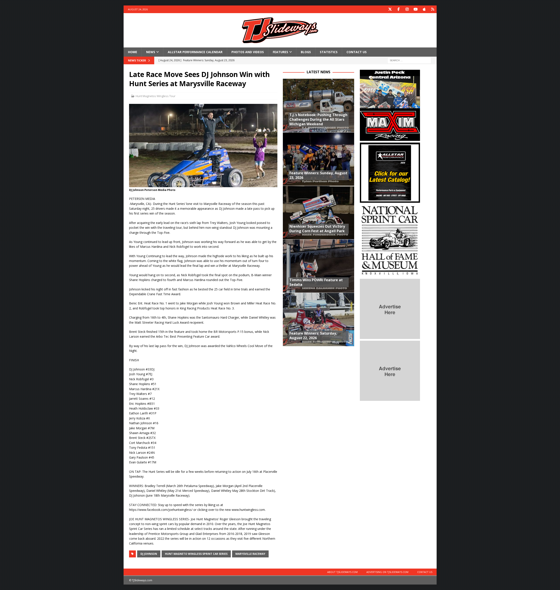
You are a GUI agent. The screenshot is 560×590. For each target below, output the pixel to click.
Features (280, 52)
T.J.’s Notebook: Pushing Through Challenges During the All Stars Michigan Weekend (318, 119)
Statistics (329, 52)
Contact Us (356, 52)
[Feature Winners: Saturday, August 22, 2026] (318, 319)
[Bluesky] (433, 9)
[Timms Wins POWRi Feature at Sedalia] (318, 266)
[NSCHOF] (390, 274)
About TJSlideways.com (342, 572)
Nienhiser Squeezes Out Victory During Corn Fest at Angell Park (317, 228)
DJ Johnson (148, 554)
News (150, 52)
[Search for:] (409, 60)
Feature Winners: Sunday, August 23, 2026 (318, 175)
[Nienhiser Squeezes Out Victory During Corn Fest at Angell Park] (318, 212)
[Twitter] (390, 9)
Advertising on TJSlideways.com (387, 572)
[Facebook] (398, 9)
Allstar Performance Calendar (195, 52)
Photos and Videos (247, 52)
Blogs (306, 52)
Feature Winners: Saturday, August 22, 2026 (313, 335)
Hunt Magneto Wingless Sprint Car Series (196, 554)
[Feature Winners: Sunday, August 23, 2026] (318, 159)
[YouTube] (416, 9)
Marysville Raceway (250, 554)
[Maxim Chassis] (390, 138)
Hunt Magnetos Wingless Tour (155, 96)
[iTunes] (424, 9)
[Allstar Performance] (390, 200)
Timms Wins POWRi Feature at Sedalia (316, 282)
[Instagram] (407, 9)
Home (132, 52)
